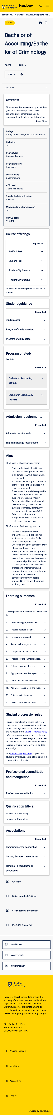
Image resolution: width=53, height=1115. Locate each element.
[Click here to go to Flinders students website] (9, 7)
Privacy (13, 1096)
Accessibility (15, 1081)
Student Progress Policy (36, 732)
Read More (41, 121)
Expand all (38, 243)
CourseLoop (45, 1111)
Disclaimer (14, 1066)
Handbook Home (8, 15)
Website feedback (18, 1051)
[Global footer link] (16, 985)
